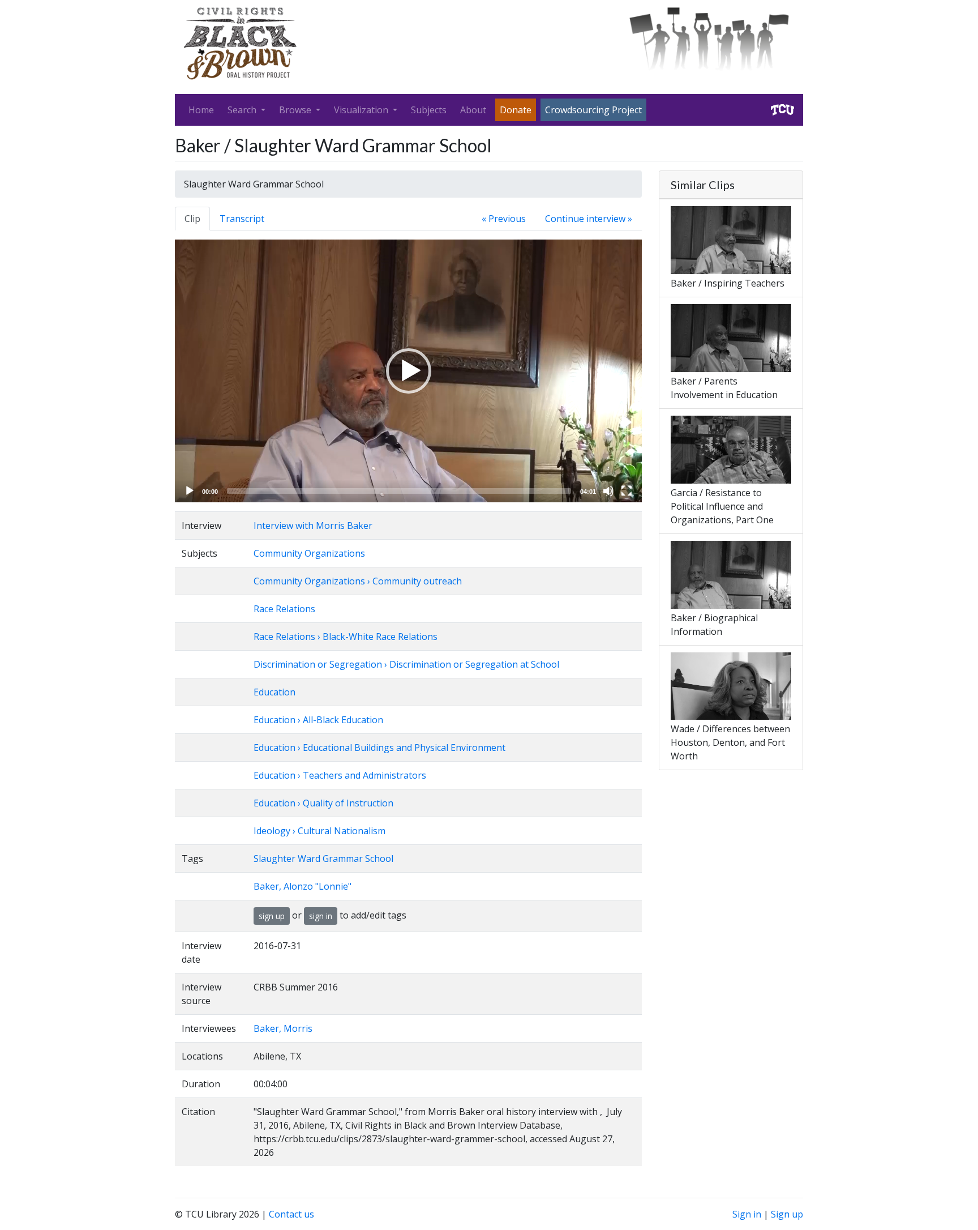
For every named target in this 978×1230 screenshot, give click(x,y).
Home (201, 110)
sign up (272, 916)
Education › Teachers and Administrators (340, 775)
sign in (320, 916)
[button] (408, 371)
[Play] (189, 491)
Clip (192, 218)
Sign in (746, 1214)
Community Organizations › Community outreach (358, 581)
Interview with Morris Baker (313, 525)
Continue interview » (588, 218)
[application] (408, 371)
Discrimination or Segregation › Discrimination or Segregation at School (406, 664)
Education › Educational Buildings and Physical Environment (379, 747)
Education (274, 692)
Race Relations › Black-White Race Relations (345, 636)
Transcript (242, 218)
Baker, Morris (283, 1028)
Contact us (291, 1214)
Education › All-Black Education (318, 720)
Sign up (787, 1214)
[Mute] (608, 491)
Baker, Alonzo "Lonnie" (302, 886)
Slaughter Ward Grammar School (323, 858)
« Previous (504, 218)
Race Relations (284, 609)
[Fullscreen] (626, 491)
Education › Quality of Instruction (323, 803)
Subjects (429, 110)
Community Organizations (309, 553)
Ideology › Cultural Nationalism (319, 831)
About (473, 110)
